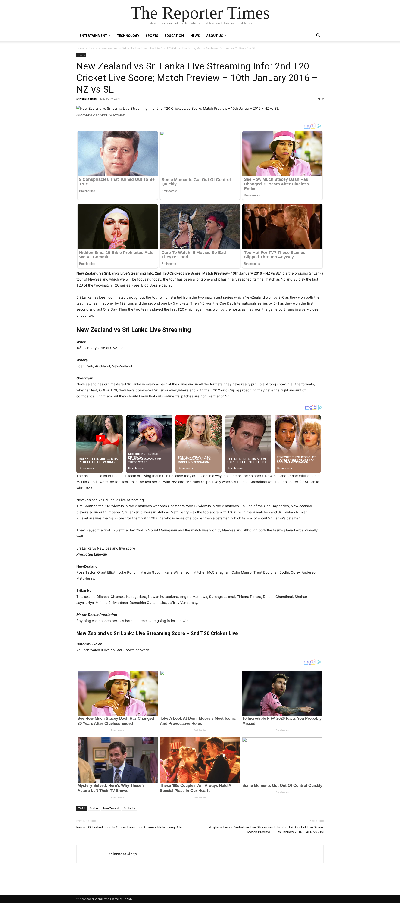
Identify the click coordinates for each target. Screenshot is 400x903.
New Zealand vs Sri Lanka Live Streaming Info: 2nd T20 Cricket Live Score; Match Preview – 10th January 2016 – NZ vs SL (197, 78)
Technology (128, 35)
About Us (214, 35)
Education (174, 35)
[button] (318, 36)
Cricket (94, 808)
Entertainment (93, 35)
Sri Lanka (129, 808)
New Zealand (111, 808)
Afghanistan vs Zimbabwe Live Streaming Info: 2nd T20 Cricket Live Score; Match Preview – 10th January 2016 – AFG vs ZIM (266, 829)
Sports (152, 35)
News (195, 35)
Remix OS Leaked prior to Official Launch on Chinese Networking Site (129, 827)
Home (80, 48)
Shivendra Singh (86, 98)
